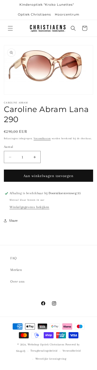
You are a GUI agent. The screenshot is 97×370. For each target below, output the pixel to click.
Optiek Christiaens (34, 14)
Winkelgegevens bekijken (29, 207)
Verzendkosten (42, 138)
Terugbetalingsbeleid (44, 350)
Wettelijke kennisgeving (50, 358)
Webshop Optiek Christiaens (46, 344)
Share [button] (13, 220)
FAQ (13, 258)
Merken (16, 270)
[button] (10, 28)
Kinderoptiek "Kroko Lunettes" (46, 4)
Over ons (17, 281)
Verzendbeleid (72, 350)
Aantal (8, 147)
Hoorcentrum (67, 14)
